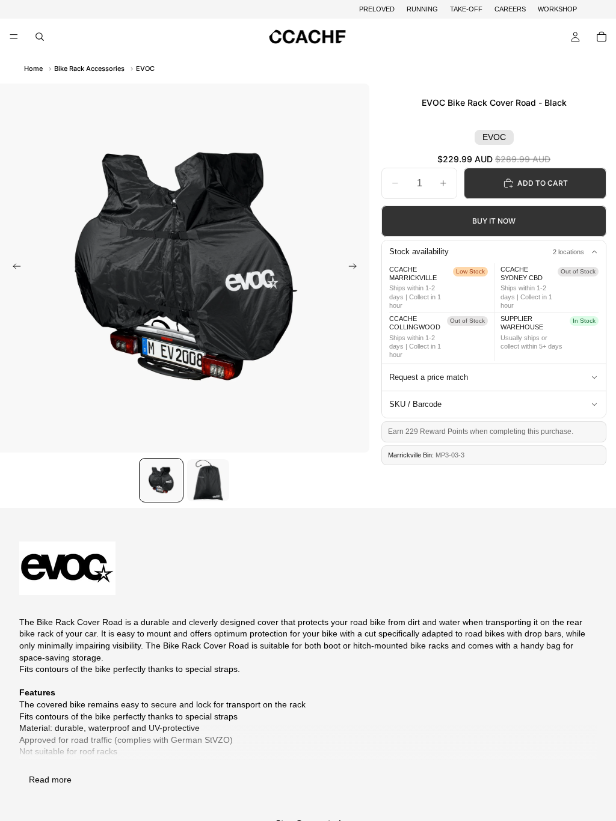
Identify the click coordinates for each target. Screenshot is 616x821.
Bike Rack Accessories (89, 68)
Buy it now (494, 220)
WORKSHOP (557, 9)
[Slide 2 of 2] (208, 480)
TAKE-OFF (466, 9)
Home (33, 68)
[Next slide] (356, 268)
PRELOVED (377, 9)
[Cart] (601, 36)
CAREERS (510, 9)
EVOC (145, 68)
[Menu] (14, 37)
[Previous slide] (13, 268)
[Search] (39, 36)
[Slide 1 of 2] (161, 480)
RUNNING (422, 9)
